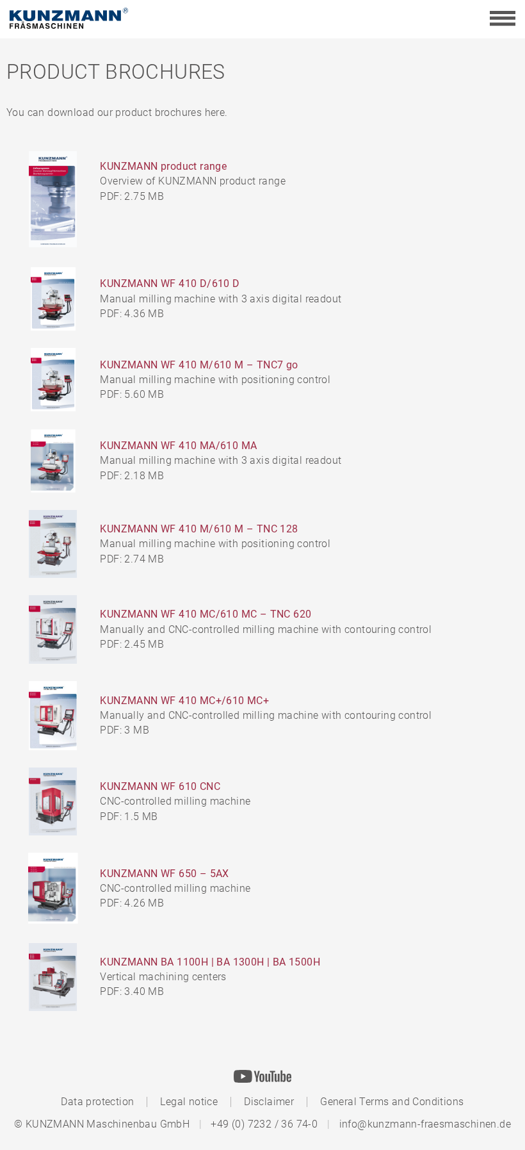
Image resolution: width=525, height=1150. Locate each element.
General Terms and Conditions (392, 1102)
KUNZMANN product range (163, 166)
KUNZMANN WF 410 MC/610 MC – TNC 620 (205, 614)
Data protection (97, 1102)
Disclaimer (269, 1102)
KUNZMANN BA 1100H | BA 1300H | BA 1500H (210, 962)
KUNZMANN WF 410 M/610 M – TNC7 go (199, 365)
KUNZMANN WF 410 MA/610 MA (178, 445)
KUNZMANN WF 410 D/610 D (169, 283)
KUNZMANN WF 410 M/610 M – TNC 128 (199, 529)
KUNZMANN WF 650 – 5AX (164, 873)
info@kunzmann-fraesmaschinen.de (425, 1124)
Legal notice (189, 1102)
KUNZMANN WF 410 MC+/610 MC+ (184, 700)
